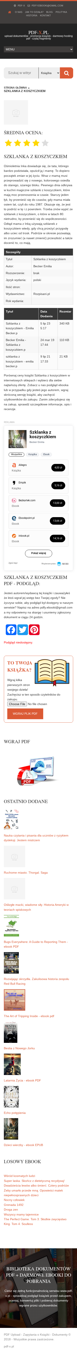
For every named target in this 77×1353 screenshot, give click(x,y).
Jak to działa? (34, 12)
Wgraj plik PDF (25, 713)
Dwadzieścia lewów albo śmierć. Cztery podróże (36, 1185)
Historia (31, 15)
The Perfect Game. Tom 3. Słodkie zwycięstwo (35, 1219)
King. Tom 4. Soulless (18, 1224)
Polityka (61, 12)
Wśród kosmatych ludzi (19, 1176)
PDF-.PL (38, 32)
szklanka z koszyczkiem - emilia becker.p (20, 361)
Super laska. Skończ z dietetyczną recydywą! (34, 1180)
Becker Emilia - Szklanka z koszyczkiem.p (16, 344)
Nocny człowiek (14, 1200)
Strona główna (15, 87)
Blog (49, 12)
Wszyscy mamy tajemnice (21, 1214)
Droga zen (11, 1209)
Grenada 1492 (14, 1205)
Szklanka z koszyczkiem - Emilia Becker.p (20, 328)
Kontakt (45, 15)
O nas (18, 12)
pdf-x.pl (9, 1346)
